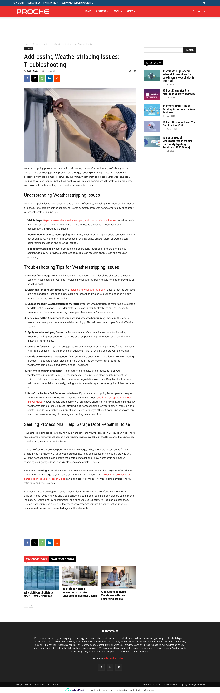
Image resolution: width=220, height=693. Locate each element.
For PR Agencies (51, 3)
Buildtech (37, 44)
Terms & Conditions (152, 684)
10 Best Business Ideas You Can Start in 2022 (179, 124)
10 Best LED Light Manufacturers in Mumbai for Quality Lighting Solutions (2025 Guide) (178, 142)
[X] (204, 11)
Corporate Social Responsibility (77, 3)
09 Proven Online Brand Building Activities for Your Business (179, 109)
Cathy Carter (33, 71)
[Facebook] (193, 11)
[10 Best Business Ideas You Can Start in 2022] (152, 126)
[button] (204, 3)
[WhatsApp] (42, 78)
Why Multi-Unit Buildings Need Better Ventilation (38, 594)
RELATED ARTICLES (36, 558)
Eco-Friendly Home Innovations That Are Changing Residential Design (79, 592)
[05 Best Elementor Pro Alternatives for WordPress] (152, 94)
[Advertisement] (110, 32)
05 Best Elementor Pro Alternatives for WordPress (179, 92)
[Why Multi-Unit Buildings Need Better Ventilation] (41, 578)
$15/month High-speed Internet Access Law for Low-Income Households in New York (179, 75)
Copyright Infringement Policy (193, 684)
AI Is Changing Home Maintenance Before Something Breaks (113, 595)
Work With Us (33, 3)
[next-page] (31, 606)
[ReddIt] (57, 78)
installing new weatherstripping (88, 289)
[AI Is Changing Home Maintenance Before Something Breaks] (118, 577)
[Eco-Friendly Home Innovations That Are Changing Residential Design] (80, 576)
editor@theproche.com (116, 658)
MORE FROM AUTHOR (62, 558)
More (130, 11)
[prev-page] (26, 606)
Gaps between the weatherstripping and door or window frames (79, 220)
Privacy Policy (170, 684)
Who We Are (18, 3)
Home (87, 11)
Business (100, 11)
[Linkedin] (198, 11)
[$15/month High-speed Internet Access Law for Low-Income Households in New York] (152, 75)
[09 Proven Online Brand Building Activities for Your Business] (152, 110)
